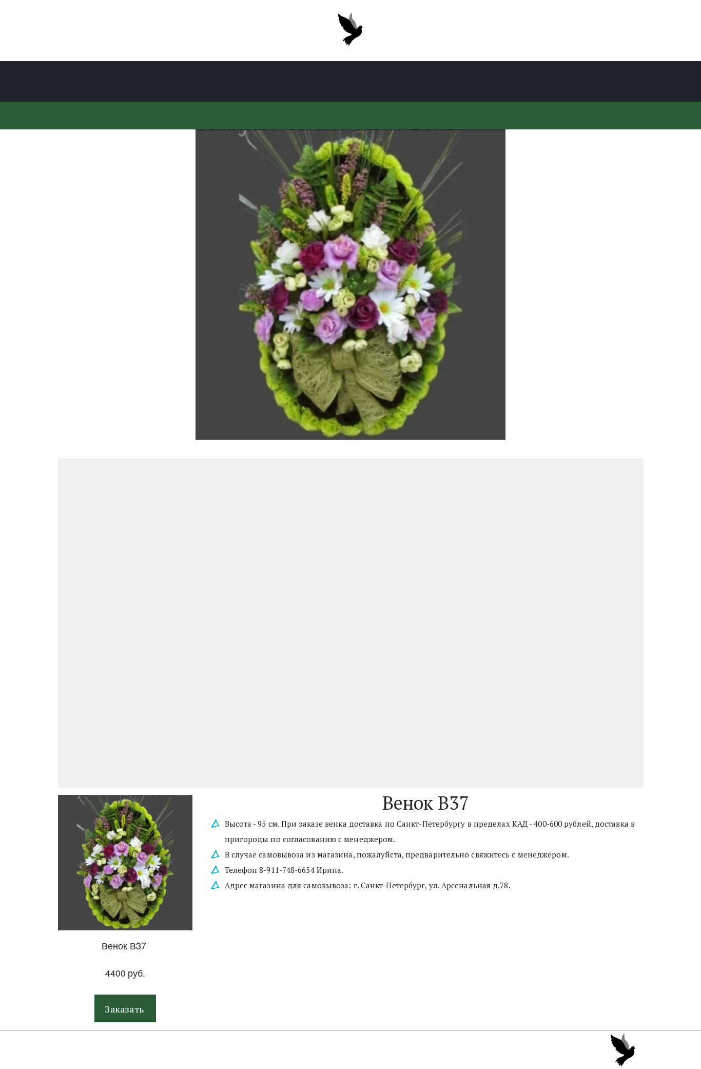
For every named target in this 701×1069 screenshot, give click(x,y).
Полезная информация (341, 81)
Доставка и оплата (452, 81)
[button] (125, 1009)
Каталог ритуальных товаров (158, 81)
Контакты (533, 81)
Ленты (256, 81)
